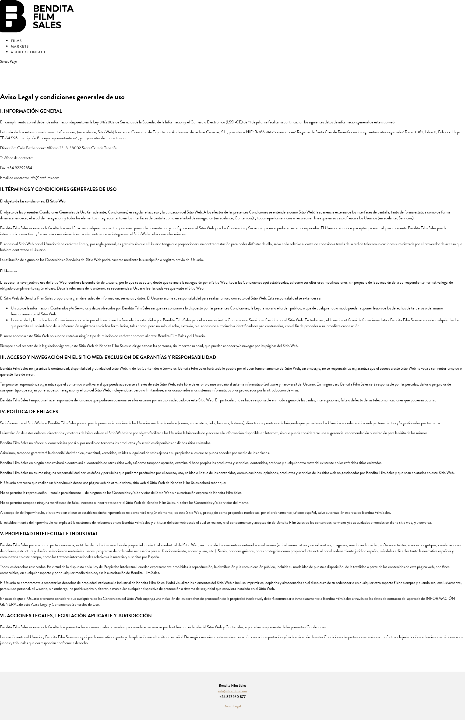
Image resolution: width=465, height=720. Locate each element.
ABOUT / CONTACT (28, 52)
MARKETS (20, 46)
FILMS (16, 41)
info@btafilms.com (232, 691)
